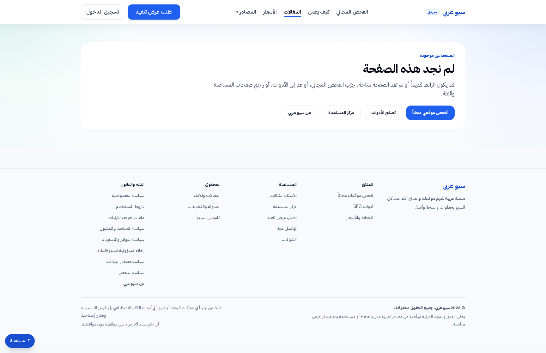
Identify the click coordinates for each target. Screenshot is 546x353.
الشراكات (289, 239)
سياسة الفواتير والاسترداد (123, 239)
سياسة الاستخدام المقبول (122, 228)
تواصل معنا (286, 228)
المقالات (292, 12)
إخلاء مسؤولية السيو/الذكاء (120, 250)
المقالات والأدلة (207, 195)
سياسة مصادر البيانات (125, 261)
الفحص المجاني (352, 12)
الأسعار (270, 12)
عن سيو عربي (299, 112)
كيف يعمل (318, 12)
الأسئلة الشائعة (283, 195)
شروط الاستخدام (130, 206)
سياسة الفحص (131, 272)
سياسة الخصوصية (128, 195)
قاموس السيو (209, 217)
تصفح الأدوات (383, 112)
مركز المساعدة (341, 112)
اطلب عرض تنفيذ (154, 12)
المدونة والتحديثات (204, 206)
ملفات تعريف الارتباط (126, 217)
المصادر (246, 12)
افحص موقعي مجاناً (430, 112)
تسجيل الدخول (102, 12)
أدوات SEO (363, 206)
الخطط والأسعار (359, 217)
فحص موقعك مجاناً (355, 195)
